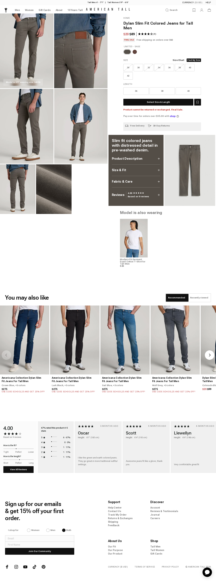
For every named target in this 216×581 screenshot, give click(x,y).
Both (68, 530)
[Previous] (6, 355)
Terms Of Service (144, 567)
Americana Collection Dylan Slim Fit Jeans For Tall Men (21, 379)
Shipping (113, 521)
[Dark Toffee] (135, 52)
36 (169, 67)
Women (35, 530)
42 (128, 76)
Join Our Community (39, 551)
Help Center (115, 507)
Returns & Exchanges (120, 518)
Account (155, 507)
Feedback (113, 525)
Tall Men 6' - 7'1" (95, 2)
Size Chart (178, 60)
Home (126, 18)
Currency (192, 2)
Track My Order (117, 514)
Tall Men (155, 546)
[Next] (209, 355)
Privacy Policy (170, 567)
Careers (155, 518)
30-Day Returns (161, 125)
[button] (197, 102)
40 (190, 67)
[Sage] (127, 52)
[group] (136, 193)
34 (159, 67)
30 (138, 67)
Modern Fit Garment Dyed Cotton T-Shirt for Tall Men (132, 261)
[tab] (177, 298)
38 (179, 67)
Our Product (115, 553)
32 (148, 67)
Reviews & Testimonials (164, 511)
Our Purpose (115, 550)
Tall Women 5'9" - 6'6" (117, 2)
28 (128, 67)
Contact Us (114, 511)
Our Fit (112, 546)
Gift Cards (156, 553)
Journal (155, 514)
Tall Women (157, 550)
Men (52, 530)
